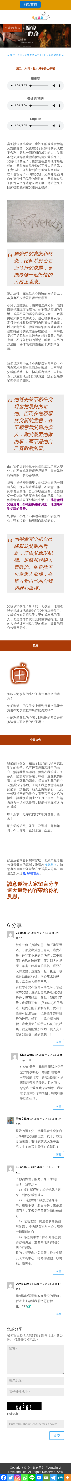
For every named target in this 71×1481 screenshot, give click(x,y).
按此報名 (50, 864)
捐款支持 (30, 4)
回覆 (58, 1042)
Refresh (12, 1413)
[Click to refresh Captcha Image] (24, 1406)
